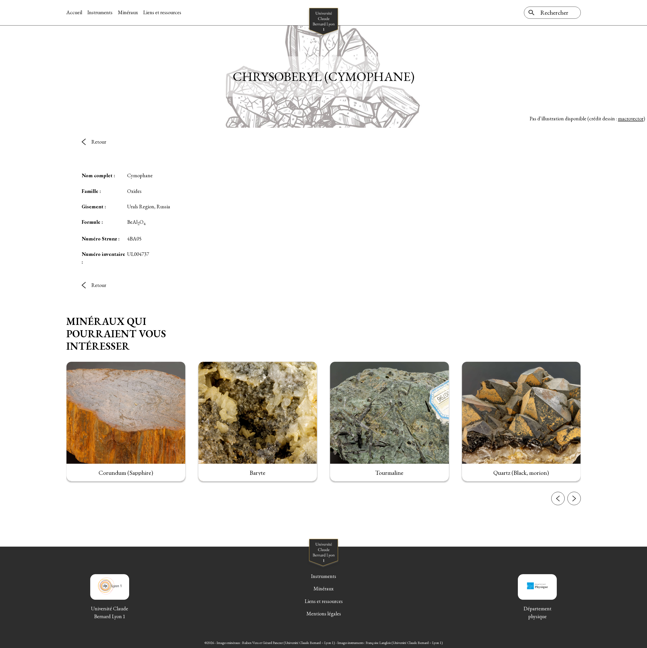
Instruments (99, 12)
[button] (558, 498)
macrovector (630, 118)
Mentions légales (323, 613)
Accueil (74, 12)
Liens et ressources (162, 12)
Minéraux (128, 12)
